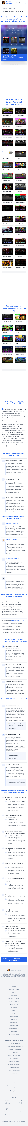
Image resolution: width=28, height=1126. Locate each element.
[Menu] (24, 2)
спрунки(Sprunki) (14, 989)
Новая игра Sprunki (14, 1001)
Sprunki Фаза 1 (14, 1076)
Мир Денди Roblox (14, 1082)
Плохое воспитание (14, 1028)
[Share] (25, 57)
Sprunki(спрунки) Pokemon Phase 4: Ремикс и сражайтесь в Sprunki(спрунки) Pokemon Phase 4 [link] (14, 11)
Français (20, 1106)
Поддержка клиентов (14, 1043)
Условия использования (14, 1049)
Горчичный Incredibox (14, 1070)
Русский (7, 1115)
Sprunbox (14, 1031)
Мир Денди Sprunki (14, 1067)
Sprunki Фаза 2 (14, 1022)
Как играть (14, 1007)
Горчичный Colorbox (14, 1055)
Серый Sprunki (14, 1058)
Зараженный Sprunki (14, 998)
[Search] (16, 2)
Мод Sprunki (14, 1019)
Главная (5, 8)
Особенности (14, 1004)
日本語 (20, 1103)
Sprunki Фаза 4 (14, 1016)
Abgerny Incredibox (14, 1061)
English (7, 1100)
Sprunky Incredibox (14, 1034)
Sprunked (14, 995)
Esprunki (14, 992)
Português (7, 1112)
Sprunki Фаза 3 (14, 1025)
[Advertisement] (14, 79)
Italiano (21, 1112)
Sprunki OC (14, 1079)
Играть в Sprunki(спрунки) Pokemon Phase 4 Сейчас (14, 959)
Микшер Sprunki (14, 1091)
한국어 (7, 1109)
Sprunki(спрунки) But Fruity (17, 620)
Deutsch (7, 1106)
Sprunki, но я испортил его (14, 1085)
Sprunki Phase (12, 8)
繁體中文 (7, 1103)
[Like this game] (19, 57)
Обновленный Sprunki (14, 1064)
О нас (14, 1013)
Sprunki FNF (14, 1073)
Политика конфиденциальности (14, 1046)
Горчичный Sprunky (14, 1088)
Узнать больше (14, 1052)
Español (21, 1109)
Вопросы (14, 1010)
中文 (20, 1100)
